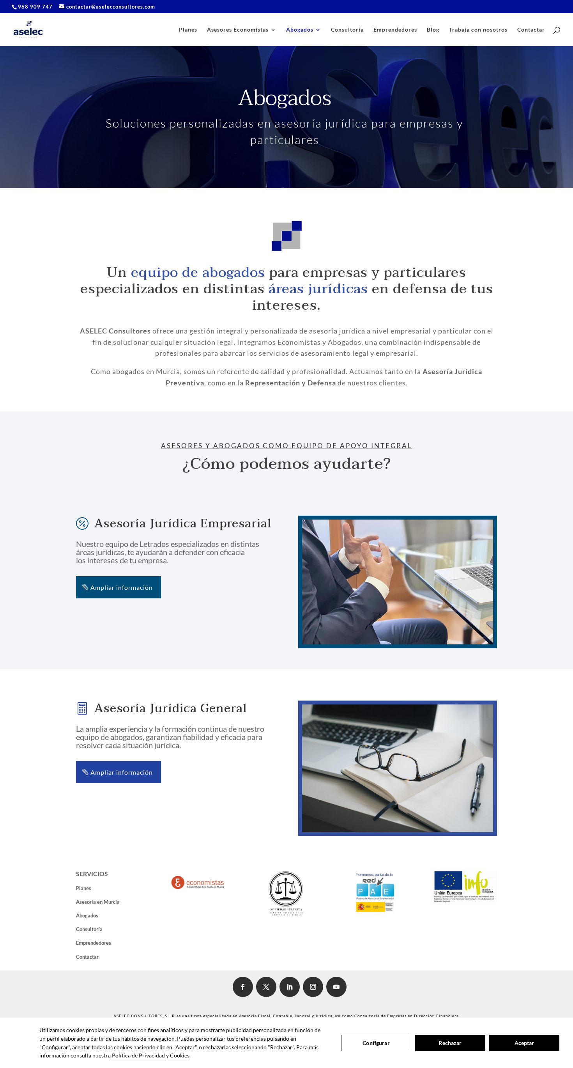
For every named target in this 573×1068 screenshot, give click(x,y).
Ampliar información (121, 587)
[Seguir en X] (266, 987)
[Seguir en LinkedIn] (289, 987)
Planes (188, 30)
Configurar (376, 1043)
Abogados (299, 30)
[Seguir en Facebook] (243, 987)
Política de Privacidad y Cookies (150, 1055)
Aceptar (524, 1043)
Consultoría (347, 30)
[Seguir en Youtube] (336, 987)
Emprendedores (395, 30)
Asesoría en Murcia (98, 902)
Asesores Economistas (238, 30)
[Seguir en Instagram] (313, 987)
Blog (433, 30)
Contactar (531, 30)
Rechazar (450, 1043)
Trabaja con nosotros (478, 30)
